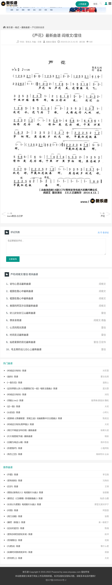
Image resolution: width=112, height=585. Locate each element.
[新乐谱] (9, 3)
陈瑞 (107, 528)
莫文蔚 (106, 388)
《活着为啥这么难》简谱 (17, 442)
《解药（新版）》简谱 (15, 522)
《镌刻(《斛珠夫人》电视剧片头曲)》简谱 (24, 492)
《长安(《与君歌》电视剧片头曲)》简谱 (23, 504)
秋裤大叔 (105, 430)
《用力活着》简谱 (14, 516)
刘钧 (107, 394)
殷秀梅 (94, 400)
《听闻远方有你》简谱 (16, 370)
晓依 (107, 436)
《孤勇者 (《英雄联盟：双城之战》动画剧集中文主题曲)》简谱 (34, 418)
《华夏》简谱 (12, 474)
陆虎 (102, 498)
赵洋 (107, 534)
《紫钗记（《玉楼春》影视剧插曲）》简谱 (24, 498)
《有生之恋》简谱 (14, 454)
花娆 (107, 540)
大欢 (107, 406)
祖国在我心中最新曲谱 (21, 291)
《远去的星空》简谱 (15, 528)
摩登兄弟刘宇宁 (101, 504)
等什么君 (105, 546)
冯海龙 (106, 480)
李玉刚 (106, 474)
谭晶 (103, 320)
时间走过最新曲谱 (19, 335)
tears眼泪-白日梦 (15, 216)
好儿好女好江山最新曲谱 (22, 313)
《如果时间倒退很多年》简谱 (19, 552)
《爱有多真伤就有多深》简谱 (19, 534)
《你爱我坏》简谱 (14, 448)
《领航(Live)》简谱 (14, 400)
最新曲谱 (25, 27)
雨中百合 (105, 442)
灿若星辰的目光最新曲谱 (22, 342)
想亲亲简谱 (15, 320)
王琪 (107, 486)
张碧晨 (106, 492)
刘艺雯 (106, 370)
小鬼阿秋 (105, 448)
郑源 (107, 552)
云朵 (107, 454)
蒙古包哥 (105, 376)
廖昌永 (101, 400)
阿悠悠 (106, 510)
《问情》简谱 (12, 510)
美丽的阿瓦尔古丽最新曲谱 (24, 306)
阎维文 (49, 42)
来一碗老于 (104, 522)
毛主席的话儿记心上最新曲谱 (26, 349)
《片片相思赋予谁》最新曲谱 (19, 436)
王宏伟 (102, 342)
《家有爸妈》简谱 (14, 480)
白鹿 (107, 498)
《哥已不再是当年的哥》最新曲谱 (21, 430)
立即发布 (13, 259)
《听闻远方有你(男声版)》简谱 (20, 424)
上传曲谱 (82, 4)
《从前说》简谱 (13, 412)
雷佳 (54, 42)
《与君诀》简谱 (13, 546)
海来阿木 (100, 454)
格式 (17, 27)
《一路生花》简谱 (14, 382)
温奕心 (106, 382)
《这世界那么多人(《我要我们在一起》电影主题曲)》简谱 (31, 388)
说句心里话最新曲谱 (20, 284)
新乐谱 (10, 27)
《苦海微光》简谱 (14, 540)
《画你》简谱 (12, 376)
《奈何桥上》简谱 (14, 558)
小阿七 (106, 412)
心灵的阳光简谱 (18, 327)
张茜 (107, 516)
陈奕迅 (106, 418)
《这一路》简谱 (13, 406)
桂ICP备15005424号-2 (56, 580)
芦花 (103, 216)
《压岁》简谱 (12, 486)
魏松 (107, 400)
